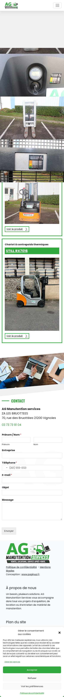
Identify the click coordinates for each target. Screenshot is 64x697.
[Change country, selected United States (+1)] (5, 468)
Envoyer (9, 531)
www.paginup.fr (30, 574)
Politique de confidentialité (32, 693)
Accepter (32, 669)
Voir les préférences (32, 686)
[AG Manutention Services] (11, 5)
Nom (35, 444)
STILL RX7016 (17, 250)
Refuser (32, 678)
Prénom (6, 444)
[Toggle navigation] (57, 5)
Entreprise (8, 450)
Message (7, 500)
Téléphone (9, 462)
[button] (59, 632)
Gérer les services (12, 661)
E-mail (7, 475)
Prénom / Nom (11, 434)
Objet (5, 487)
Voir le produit (17, 229)
